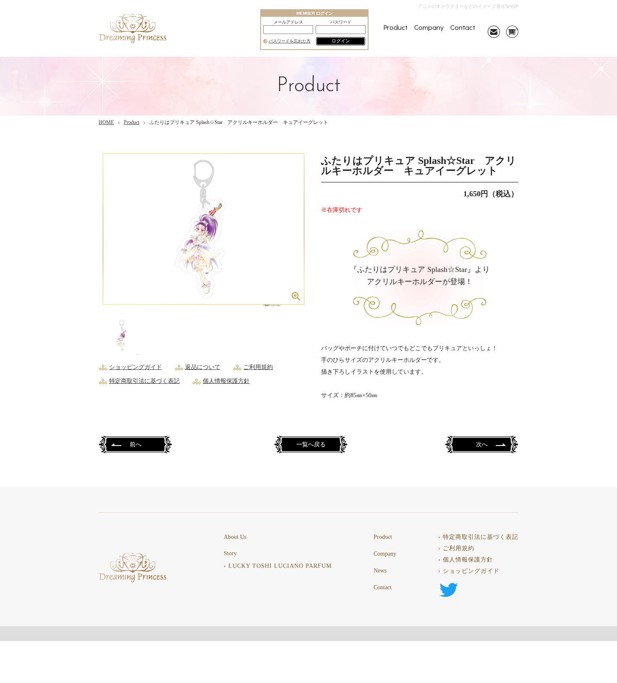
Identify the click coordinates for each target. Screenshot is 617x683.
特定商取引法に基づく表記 (144, 381)
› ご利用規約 (456, 548)
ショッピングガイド (135, 367)
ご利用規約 (258, 367)
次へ (482, 445)
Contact (462, 27)
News (380, 571)
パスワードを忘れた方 (290, 41)
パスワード (340, 22)
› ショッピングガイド (468, 571)
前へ (135, 445)
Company (429, 27)
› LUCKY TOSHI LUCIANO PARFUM (278, 566)
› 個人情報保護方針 (465, 560)
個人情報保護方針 (226, 381)
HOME (106, 122)
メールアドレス (288, 22)
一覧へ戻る (311, 445)
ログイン (341, 40)
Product (395, 27)
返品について (202, 367)
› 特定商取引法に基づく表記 (478, 537)
